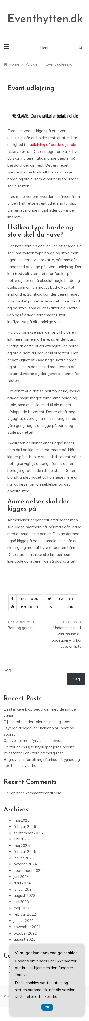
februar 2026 (25, 826)
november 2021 (27, 926)
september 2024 (28, 870)
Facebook (29, 599)
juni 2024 (21, 876)
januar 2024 (24, 889)
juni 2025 (21, 839)
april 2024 (22, 883)
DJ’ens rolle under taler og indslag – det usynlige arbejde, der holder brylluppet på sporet (39, 728)
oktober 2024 (25, 864)
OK (47, 1007)
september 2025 (28, 833)
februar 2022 (25, 914)
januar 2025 (24, 858)
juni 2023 (21, 901)
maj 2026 (22, 820)
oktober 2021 (25, 933)
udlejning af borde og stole (53, 144)
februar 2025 (25, 851)
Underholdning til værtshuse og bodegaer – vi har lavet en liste (67, 637)
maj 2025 (22, 845)
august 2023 (24, 895)
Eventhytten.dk (45, 19)
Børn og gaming (21, 627)
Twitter (65, 599)
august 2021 (24, 939)
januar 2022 (24, 920)
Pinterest (30, 607)
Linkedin (66, 607)
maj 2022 (22, 908)
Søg (7, 670)
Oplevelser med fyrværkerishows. (32, 740)
